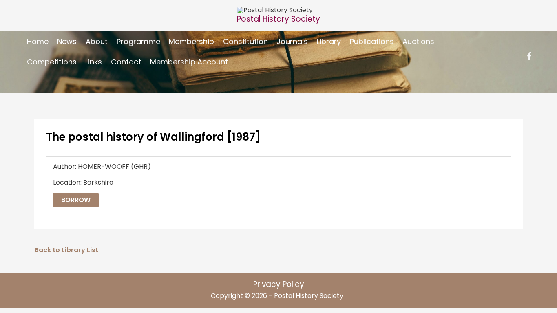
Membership (191, 41)
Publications (372, 41)
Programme (138, 41)
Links (93, 62)
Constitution (245, 41)
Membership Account (189, 62)
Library (329, 41)
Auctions (418, 41)
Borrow (76, 200)
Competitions (52, 62)
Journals (292, 41)
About (97, 41)
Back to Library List (66, 250)
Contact (126, 62)
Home (38, 41)
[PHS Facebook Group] (529, 56)
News (67, 41)
